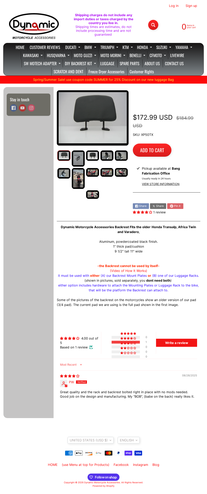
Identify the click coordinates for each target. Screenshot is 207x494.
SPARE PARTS (129, 63)
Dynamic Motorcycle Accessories (102, 482)
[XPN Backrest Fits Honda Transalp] (63, 155)
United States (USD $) (89, 440)
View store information (161, 184)
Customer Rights (142, 71)
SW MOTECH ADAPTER (43, 63)
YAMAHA (184, 47)
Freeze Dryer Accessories (106, 71)
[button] (143, 212)
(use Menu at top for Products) (85, 465)
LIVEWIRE (177, 55)
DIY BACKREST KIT (81, 63)
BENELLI (138, 55)
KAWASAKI (33, 55)
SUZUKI (164, 47)
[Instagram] (31, 108)
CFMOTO (158, 55)
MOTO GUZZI (85, 55)
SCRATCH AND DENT (68, 71)
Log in (173, 5)
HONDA (145, 47)
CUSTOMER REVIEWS (45, 47)
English (127, 440)
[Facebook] (13, 108)
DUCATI (73, 47)
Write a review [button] (176, 343)
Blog (155, 465)
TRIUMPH (109, 47)
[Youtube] (22, 108)
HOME (20, 47)
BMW (90, 47)
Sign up (191, 5)
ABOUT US (152, 63)
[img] (69, 376)
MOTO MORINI (113, 55)
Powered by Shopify (103, 485)
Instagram (140, 465)
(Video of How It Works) (128, 271)
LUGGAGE (107, 63)
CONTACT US (174, 63)
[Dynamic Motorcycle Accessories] (33, 25)
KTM (128, 47)
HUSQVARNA (59, 55)
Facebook (121, 465)
